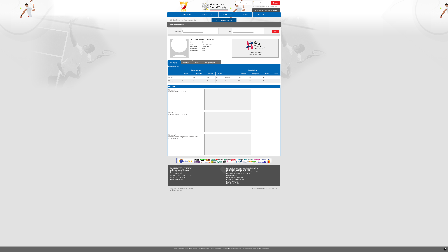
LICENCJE (261, 15)
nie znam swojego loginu (260, 6)
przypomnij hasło (272, 6)
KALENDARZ (187, 15)
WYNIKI (245, 15)
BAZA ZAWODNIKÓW (224, 21)
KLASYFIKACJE (208, 15)
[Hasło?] (253, 2)
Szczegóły (173, 62)
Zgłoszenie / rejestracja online (266, 10)
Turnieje (186, 62)
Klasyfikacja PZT (211, 62)
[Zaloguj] (275, 3)
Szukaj (275, 31)
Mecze (197, 62)
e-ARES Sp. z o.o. (272, 188)
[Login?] (235, 2)
